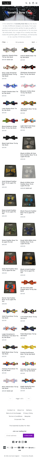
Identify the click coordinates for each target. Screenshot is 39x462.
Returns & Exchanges (13, 413)
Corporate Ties (19, 419)
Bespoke (27, 416)
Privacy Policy (28, 413)
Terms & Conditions (15, 416)
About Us (20, 410)
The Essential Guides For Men (19, 425)
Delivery (29, 410)
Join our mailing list (19, 431)
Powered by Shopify (27, 456)
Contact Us (11, 410)
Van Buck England (14, 456)
